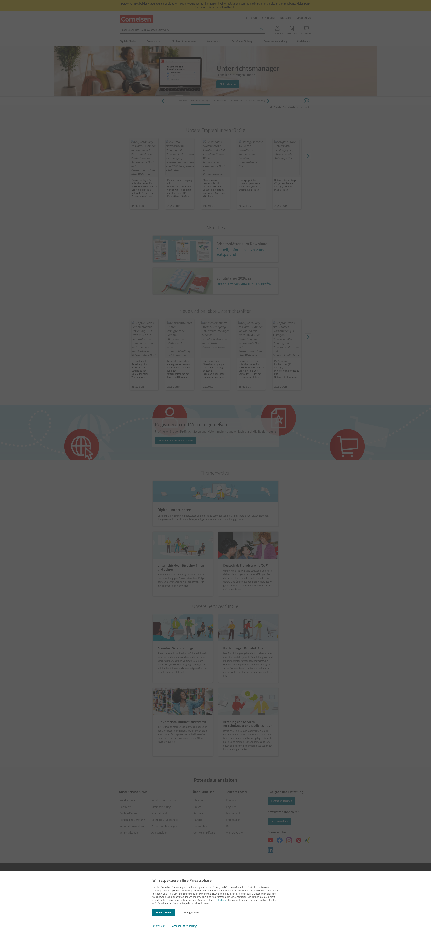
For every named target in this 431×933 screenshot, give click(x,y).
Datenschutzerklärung (184, 926)
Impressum (158, 926)
